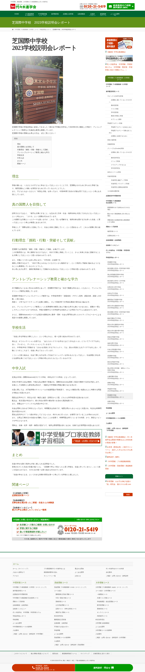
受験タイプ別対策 (112, 227)
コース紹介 (58, 591)
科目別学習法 (58, 616)
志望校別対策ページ (20, 495)
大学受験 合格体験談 (102, 623)
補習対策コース (112, 231)
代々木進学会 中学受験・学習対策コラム (118, 251)
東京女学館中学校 (115, 363)
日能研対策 (111, 144)
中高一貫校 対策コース (63, 598)
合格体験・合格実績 (61, 623)
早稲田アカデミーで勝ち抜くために (120, 132)
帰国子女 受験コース (62, 612)
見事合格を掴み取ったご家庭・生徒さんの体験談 (33, 503)
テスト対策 (114, 109)
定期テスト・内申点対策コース (66, 609)
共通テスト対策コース (104, 598)
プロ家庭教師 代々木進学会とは (54, 568)
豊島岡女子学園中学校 (115, 300)
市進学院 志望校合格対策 (119, 187)
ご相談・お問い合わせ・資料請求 (117, 576)
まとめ (19, 161)
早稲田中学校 (115, 390)
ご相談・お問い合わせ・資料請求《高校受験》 (69, 645)
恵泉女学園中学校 (115, 338)
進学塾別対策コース (112, 91)
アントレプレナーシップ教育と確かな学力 (33, 152)
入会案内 (109, 423)
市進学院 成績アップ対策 (119, 180)
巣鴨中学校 (115, 384)
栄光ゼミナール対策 (114, 172)
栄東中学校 (115, 402)
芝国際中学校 (115, 263)
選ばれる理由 (79, 568)
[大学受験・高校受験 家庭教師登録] (119, 468)
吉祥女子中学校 (115, 294)
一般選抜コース (102, 594)
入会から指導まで (19, 572)
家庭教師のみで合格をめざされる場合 (118, 208)
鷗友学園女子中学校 (115, 319)
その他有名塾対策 (113, 191)
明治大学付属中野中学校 (116, 332)
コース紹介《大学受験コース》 (106, 591)
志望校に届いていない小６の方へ (120, 101)
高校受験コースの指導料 (62, 637)
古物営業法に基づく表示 (101, 653)
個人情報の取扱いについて (40, 653)
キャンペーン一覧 (50, 576)
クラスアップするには (118, 165)
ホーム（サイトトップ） (21, 568)
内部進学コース (102, 616)
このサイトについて (20, 653)
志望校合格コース (113, 235)
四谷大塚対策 (111, 140)
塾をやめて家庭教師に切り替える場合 (118, 215)
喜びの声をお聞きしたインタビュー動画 (29, 510)
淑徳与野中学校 (115, 344)
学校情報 (109, 408)
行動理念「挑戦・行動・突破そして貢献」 (33, 150)
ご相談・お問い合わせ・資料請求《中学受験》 (117, 429)
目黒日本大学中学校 (115, 288)
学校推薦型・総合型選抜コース (107, 601)
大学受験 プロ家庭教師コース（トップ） (112, 587)
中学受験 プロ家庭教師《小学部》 (117, 85)
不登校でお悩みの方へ (61, 627)
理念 (19, 144)
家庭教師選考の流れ (50, 572)
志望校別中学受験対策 (113, 196)
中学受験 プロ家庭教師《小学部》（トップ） (30, 587)
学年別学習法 (115, 168)
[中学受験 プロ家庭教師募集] (118, 462)
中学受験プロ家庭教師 (113, 202)
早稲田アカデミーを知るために (121, 127)
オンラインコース (103, 612)
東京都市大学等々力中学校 (117, 282)
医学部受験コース (103, 605)
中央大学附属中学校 (115, 350)
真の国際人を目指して (25, 147)
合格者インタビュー (112, 245)
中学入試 (20, 158)
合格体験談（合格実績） (114, 240)
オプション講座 (116, 119)
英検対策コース (61, 601)
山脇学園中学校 (115, 377)
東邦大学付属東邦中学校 (116, 307)
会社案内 (109, 572)
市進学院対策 (111, 176)
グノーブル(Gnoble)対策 (115, 148)
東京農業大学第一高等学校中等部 (119, 269)
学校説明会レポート (112, 257)
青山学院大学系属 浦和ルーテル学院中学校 (118, 370)
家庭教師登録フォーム (69, 653)
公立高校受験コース (62, 605)
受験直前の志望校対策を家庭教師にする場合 (118, 221)
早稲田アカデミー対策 (114, 123)
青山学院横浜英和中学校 (116, 275)
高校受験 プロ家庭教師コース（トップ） (70, 587)
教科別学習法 (115, 158)
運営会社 (55, 653)
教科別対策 (114, 105)
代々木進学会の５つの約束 (115, 568)
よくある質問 (110, 413)
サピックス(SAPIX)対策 (115, 96)
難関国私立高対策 (60, 619)
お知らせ (78, 576)
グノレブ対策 (115, 161)
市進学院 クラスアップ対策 (120, 184)
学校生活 (20, 155)
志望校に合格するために (119, 136)
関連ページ (21, 164)
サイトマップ (85, 653)
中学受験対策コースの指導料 (115, 418)
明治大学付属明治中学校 (116, 325)
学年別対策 (114, 112)
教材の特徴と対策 (117, 116)
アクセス (16, 576)
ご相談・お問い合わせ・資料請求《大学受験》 (111, 637)
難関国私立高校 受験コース (65, 594)
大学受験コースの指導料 (104, 630)
